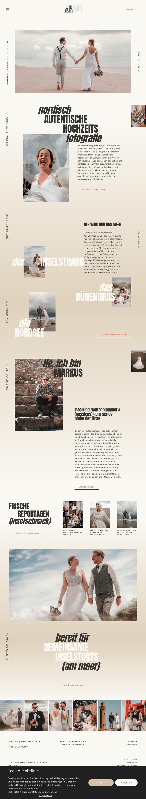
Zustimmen (101, 782)
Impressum (131, 762)
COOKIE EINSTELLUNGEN (126, 765)
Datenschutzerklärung (44, 791)
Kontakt (131, 9)
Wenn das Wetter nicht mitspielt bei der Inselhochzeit (127, 532)
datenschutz (130, 759)
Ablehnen (126, 782)
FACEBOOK (132, 741)
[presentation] (73, 514)
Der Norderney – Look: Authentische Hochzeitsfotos (99, 532)
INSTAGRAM (131, 744)
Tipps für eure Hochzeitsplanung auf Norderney (72, 532)
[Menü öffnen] (8, 9)
